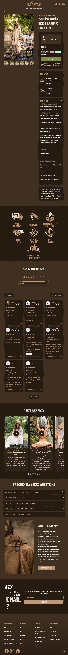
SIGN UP (44, 602)
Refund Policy (39, 641)
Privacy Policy (39, 627)
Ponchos (22, 643)
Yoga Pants (23, 635)
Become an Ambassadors (11, 643)
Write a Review (57, 295)
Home (6, 12)
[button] (4, 4)
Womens (22, 639)
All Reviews (7, 631)
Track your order (55, 639)
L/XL (52, 40)
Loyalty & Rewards (9, 639)
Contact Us (53, 635)
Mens (12, 12)
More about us (46, 568)
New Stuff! (23, 627)
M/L (48, 40)
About (6, 627)
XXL (56, 40)
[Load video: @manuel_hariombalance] (16, 433)
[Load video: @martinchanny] (41, 433)
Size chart (53, 631)
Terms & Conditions (40, 637)
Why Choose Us (8, 635)
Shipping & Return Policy (40, 632)
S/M (44, 40)
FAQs (51, 627)
